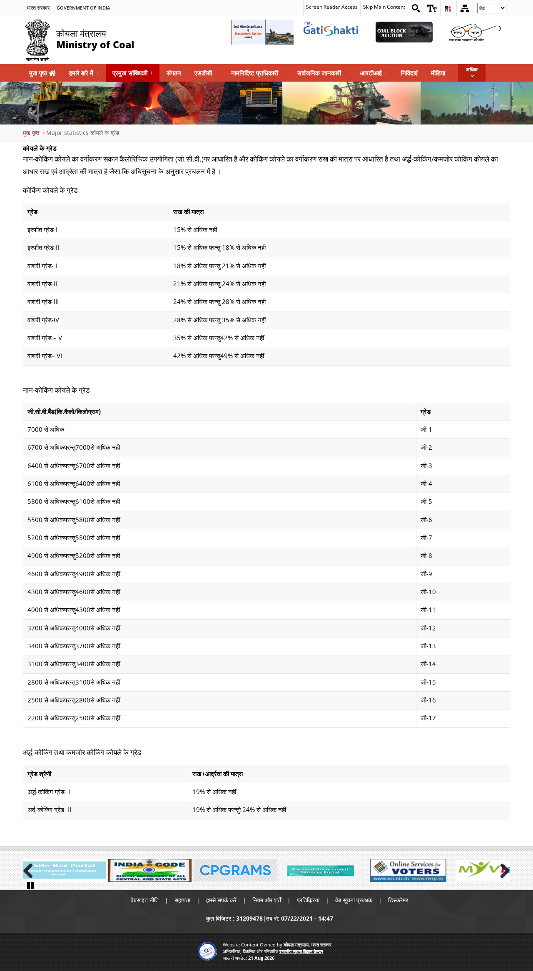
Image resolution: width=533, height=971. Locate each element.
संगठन (174, 73)
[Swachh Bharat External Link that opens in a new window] (474, 32)
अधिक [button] (472, 69)
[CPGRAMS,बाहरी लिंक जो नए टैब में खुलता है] (235, 870)
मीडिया (441, 73)
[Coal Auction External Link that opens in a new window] (404, 32)
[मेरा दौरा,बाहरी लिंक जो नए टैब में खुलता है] (491, 870)
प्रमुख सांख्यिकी (132, 73)
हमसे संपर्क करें (221, 900)
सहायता (182, 900)
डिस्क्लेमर (398, 900)
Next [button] (501, 869)
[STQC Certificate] (207, 951)
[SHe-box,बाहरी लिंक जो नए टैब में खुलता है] (64, 870)
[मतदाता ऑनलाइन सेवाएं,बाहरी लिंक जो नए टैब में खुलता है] (406, 870)
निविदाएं (409, 73)
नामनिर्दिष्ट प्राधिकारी (257, 73)
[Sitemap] (465, 8)
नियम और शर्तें (266, 900)
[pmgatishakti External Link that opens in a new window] (333, 32)
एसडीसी (206, 73)
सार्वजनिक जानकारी (322, 73)
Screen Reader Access (332, 6)
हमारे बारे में (84, 73)
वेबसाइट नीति (145, 900)
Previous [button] (31, 869)
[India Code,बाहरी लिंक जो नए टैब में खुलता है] (150, 870)
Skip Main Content (384, 6)
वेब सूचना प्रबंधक (353, 900)
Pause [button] (31, 885)
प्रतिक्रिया (308, 900)
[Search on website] (416, 8)
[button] (432, 8)
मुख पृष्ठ (39, 73)
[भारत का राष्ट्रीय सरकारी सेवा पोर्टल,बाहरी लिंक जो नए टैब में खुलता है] (320, 870)
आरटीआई (374, 73)
